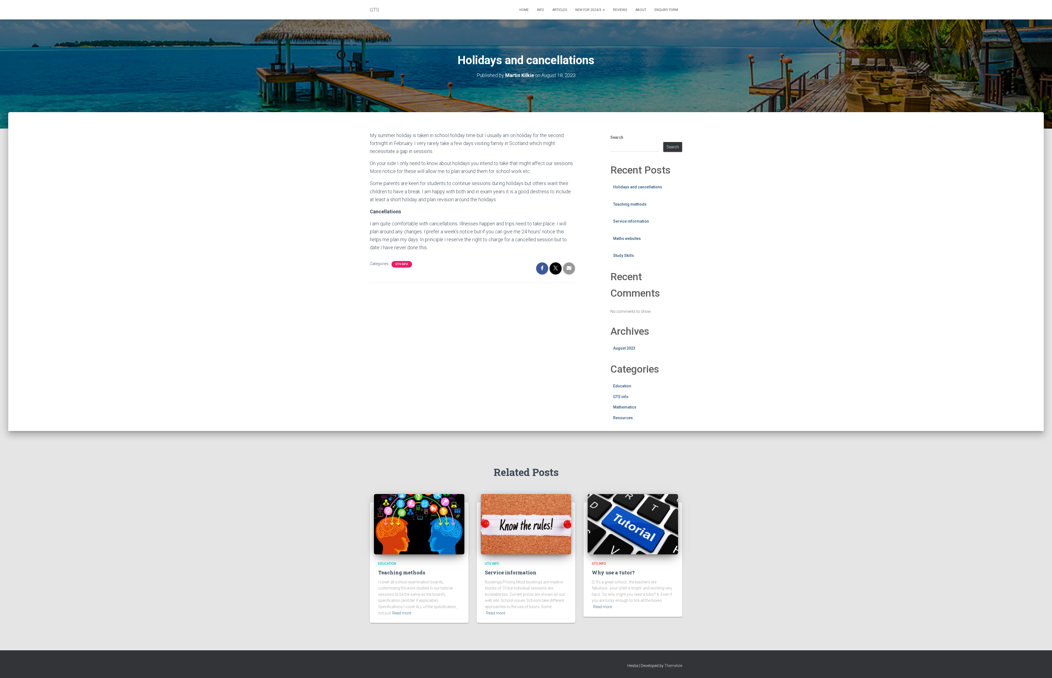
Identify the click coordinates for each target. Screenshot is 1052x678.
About (640, 10)
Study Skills (623, 255)
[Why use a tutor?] (633, 524)
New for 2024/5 (588, 10)
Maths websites (627, 238)
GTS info (401, 264)
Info (540, 10)
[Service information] (526, 524)
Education (622, 386)
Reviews (620, 10)
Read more (401, 613)
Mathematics (624, 407)
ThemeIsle (673, 665)
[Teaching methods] (419, 524)
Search (616, 137)
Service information (631, 221)
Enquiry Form (666, 10)
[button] (603, 10)
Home (524, 10)
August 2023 (624, 348)
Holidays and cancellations (637, 187)
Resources (623, 418)
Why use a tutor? (613, 572)
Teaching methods (630, 204)
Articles (559, 10)
